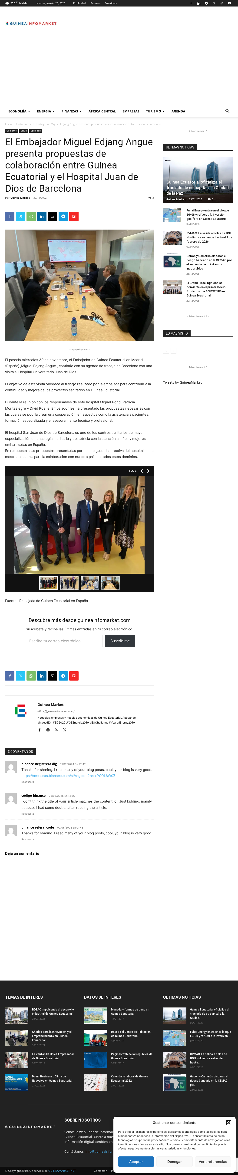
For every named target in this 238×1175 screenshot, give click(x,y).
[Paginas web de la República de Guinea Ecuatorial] (95, 1060)
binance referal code (37, 827)
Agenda (178, 111)
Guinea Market (20, 197)
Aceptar (136, 1161)
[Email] (52, 216)
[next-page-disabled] (173, 351)
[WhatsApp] (221, 3)
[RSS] (58, 730)
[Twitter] (214, 3)
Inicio (8, 124)
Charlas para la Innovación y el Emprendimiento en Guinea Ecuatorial (52, 1036)
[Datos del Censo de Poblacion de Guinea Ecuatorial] (95, 1038)
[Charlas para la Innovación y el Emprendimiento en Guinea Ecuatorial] (16, 1038)
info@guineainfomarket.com (108, 1151)
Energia (44, 111)
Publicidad (79, 3)
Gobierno (22, 124)
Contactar (100, 1171)
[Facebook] (191, 3)
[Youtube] (229, 3)
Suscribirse (120, 641)
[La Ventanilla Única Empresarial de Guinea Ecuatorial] (16, 1060)
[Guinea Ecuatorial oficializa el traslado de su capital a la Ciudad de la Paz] (174, 1015)
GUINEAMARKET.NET (62, 1171)
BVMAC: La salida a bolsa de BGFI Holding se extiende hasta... (208, 1058)
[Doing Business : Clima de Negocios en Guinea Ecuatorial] (16, 1082)
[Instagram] (49, 730)
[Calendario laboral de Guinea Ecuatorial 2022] (95, 1082)
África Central (102, 111)
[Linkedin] (198, 3)
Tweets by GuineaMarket (182, 382)
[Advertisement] (119, 70)
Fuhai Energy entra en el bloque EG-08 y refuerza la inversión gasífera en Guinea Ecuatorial (207, 215)
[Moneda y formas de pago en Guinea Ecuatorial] (95, 1015)
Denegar (174, 1161)
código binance (33, 795)
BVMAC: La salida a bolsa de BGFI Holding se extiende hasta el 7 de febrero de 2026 (209, 237)
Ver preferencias (213, 1161)
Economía (17, 111)
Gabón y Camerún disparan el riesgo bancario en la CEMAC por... (209, 1080)
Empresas (130, 111)
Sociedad (36, 130)
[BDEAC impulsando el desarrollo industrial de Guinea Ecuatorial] (16, 1015)
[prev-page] (166, 351)
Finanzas (70, 111)
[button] (228, 1122)
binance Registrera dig (39, 764)
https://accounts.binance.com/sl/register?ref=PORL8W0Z (68, 775)
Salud (24, 130)
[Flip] (74, 216)
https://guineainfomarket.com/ (55, 711)
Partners (95, 3)
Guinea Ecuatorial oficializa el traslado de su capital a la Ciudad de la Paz (197, 188)
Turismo (153, 111)
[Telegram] (206, 3)
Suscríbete (111, 3)
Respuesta (27, 781)
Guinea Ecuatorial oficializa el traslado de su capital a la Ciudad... (209, 1014)
